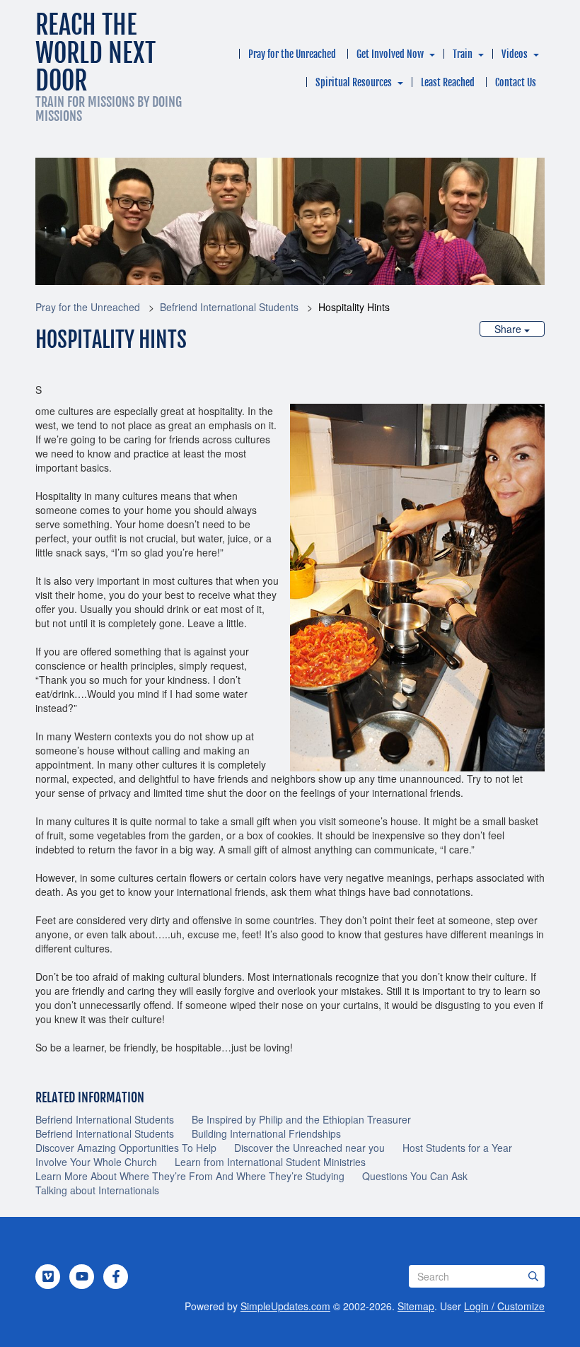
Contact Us (515, 82)
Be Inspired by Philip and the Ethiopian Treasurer (301, 1119)
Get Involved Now (390, 54)
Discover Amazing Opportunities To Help (125, 1148)
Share (509, 329)
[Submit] (533, 1276)
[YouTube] (82, 1276)
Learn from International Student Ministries (270, 1162)
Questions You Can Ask (415, 1176)
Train (462, 54)
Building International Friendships (266, 1133)
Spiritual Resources (353, 82)
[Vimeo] (48, 1276)
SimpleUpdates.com (285, 1306)
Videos (514, 54)
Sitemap (416, 1306)
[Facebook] (116, 1276)
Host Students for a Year (457, 1148)
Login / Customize (504, 1306)
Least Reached (448, 82)
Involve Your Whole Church (96, 1162)
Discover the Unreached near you (309, 1148)
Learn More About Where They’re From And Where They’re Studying (189, 1176)
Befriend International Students (229, 307)
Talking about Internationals (97, 1190)
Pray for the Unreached (292, 54)
